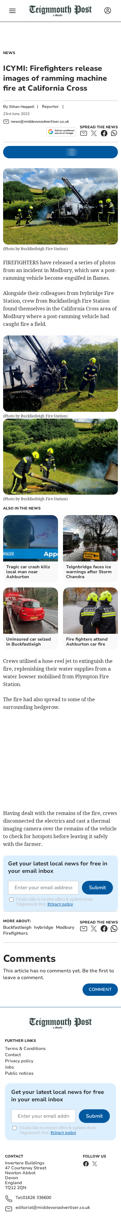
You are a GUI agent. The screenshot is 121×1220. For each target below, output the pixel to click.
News (9, 52)
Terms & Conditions (25, 1049)
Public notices (19, 1073)
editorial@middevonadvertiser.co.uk (53, 1207)
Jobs (9, 1067)
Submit (97, 887)
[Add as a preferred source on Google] (61, 131)
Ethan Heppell (21, 106)
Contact (13, 1055)
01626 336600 (37, 1198)
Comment (100, 989)
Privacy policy (19, 1061)
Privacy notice (60, 904)
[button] (12, 10)
